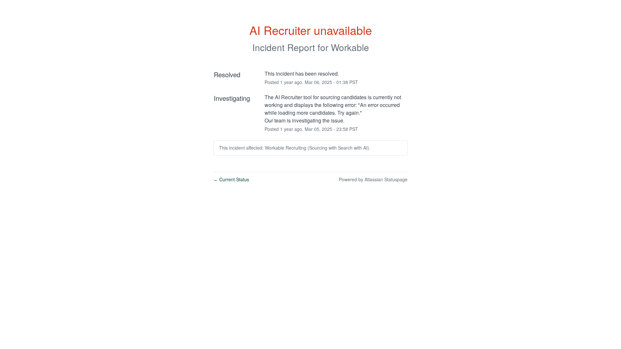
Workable (350, 47)
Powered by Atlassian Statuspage (373, 179)
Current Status (231, 179)
